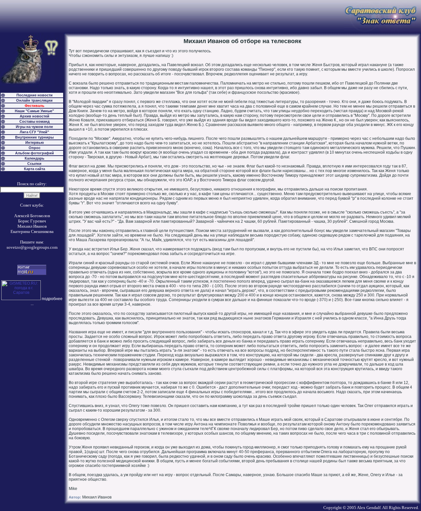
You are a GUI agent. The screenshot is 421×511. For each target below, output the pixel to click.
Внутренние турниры (34, 137)
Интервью (34, 142)
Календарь (34, 158)
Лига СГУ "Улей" (34, 132)
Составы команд (34, 121)
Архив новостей (34, 116)
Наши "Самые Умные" (34, 111)
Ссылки (34, 164)
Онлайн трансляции (34, 100)
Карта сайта (34, 169)
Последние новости (34, 95)
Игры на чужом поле (34, 127)
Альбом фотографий (34, 153)
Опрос (34, 148)
